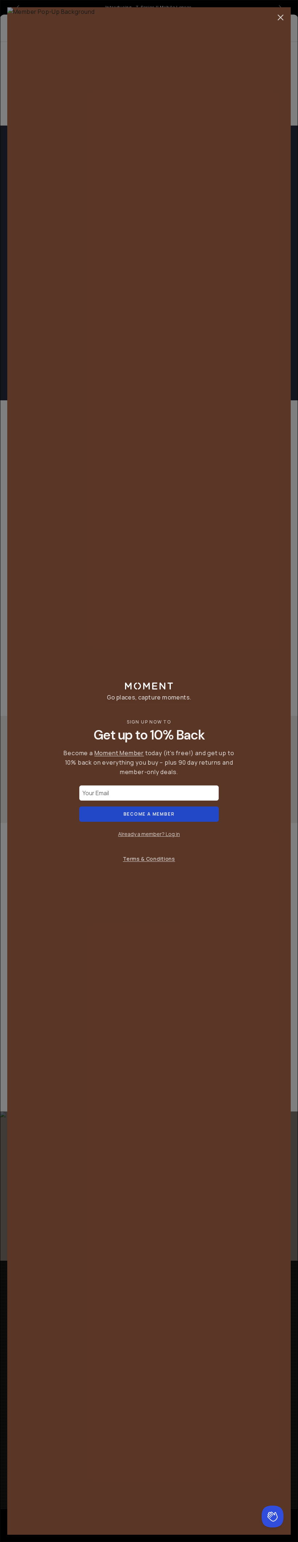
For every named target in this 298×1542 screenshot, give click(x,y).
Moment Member (119, 753)
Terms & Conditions (149, 858)
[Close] (280, 17)
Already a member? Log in (149, 834)
